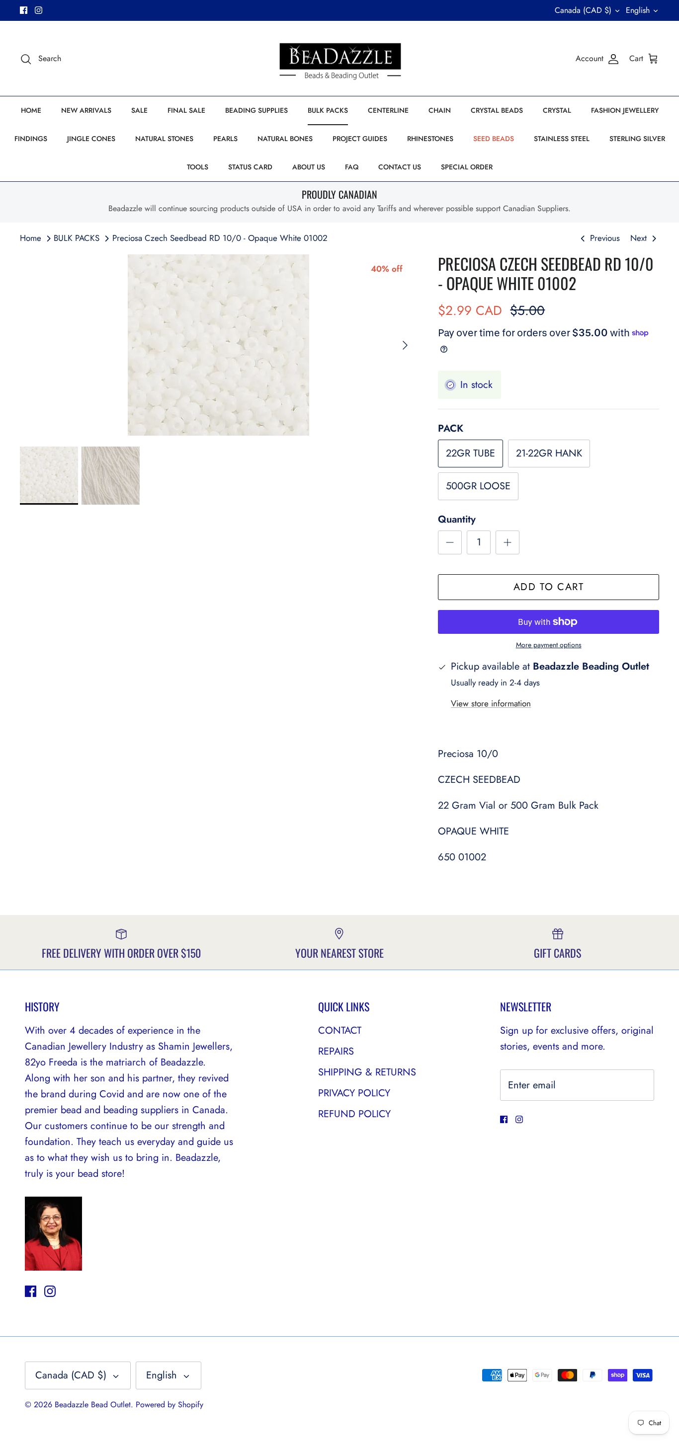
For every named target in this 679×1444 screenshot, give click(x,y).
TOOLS (197, 167)
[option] (218, 345)
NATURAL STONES (164, 139)
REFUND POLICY (354, 1114)
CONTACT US (399, 167)
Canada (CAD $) (583, 10)
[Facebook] (23, 10)
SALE (139, 110)
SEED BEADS (493, 139)
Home (30, 238)
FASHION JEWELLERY (625, 110)
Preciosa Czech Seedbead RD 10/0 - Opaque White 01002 (220, 238)
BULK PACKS (328, 110)
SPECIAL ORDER (467, 167)
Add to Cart (548, 587)
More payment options (549, 645)
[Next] (405, 345)
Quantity (457, 520)
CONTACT (339, 1030)
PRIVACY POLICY (354, 1093)
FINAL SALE (186, 110)
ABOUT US (308, 167)
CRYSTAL (557, 110)
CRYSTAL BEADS (497, 110)
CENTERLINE (388, 110)
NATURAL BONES (285, 139)
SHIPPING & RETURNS (367, 1072)
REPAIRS (336, 1051)
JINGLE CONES (91, 139)
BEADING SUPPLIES (256, 110)
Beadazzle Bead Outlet (93, 1404)
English (638, 10)
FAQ (351, 167)
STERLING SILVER (637, 139)
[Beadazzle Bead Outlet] (340, 58)
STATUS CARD (250, 167)
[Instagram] (38, 10)
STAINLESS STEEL (562, 139)
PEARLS (225, 139)
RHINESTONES (430, 139)
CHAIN (439, 110)
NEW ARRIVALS (86, 110)
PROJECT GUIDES (360, 139)
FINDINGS (30, 139)
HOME (31, 110)
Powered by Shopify (169, 1404)
